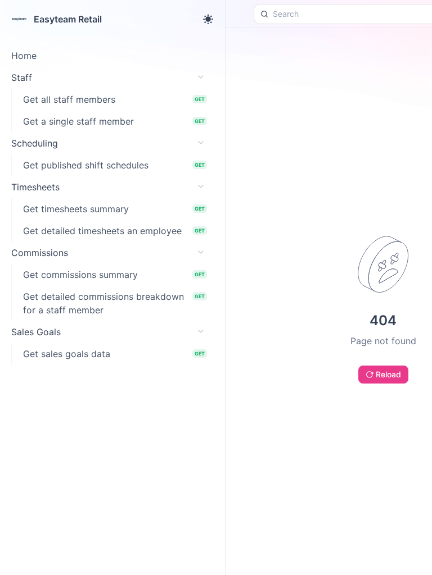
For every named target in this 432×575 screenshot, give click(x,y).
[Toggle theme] (208, 19)
